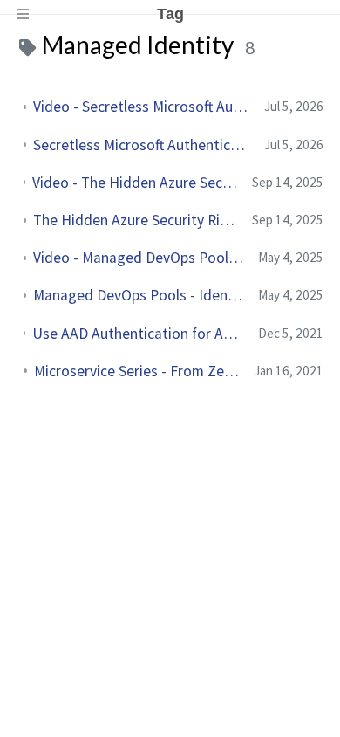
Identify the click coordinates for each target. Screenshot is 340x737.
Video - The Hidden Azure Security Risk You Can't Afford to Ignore (135, 182)
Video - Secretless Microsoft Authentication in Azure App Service (141, 106)
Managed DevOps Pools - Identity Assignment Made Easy (138, 295)
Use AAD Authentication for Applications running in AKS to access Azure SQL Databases (138, 333)
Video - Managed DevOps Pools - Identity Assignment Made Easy (138, 257)
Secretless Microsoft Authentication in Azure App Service (141, 145)
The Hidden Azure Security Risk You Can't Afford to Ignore (135, 220)
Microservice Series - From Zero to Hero (137, 371)
